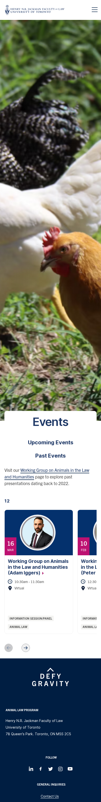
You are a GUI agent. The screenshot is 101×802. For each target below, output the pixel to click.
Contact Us (50, 796)
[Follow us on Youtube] (70, 769)
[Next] (26, 648)
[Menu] (94, 10)
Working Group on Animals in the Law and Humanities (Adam (38, 567)
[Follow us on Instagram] (60, 769)
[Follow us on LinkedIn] (31, 769)
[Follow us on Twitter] (50, 769)
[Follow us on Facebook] (41, 769)
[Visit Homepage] (34, 10)
